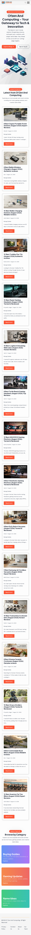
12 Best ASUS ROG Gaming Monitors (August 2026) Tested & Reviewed (14, 439)
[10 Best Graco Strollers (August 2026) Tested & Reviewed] (15, 696)
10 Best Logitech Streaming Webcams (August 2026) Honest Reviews (14, 348)
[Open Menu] (28, 2)
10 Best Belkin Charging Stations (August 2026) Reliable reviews (13, 213)
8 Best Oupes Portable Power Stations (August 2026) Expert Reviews (15, 126)
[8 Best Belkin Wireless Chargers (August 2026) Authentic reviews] (15, 158)
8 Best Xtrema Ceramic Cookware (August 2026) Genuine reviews (13, 661)
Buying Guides (7, 134)
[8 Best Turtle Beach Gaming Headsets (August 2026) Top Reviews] (15, 382)
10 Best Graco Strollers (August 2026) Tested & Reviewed (13, 707)
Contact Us (12, 928)
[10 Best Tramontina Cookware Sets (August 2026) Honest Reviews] (15, 606)
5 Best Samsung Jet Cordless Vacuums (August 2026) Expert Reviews (15, 572)
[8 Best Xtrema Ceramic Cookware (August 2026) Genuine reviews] (15, 650)
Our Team (26, 928)
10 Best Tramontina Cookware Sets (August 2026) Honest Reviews (15, 618)
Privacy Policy (4, 928)
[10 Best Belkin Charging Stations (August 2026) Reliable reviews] (15, 201)
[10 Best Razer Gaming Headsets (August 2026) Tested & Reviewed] (15, 291)
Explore (5, 861)
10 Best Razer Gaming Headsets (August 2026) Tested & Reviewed (13, 302)
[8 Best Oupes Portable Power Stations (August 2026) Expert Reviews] (15, 114)
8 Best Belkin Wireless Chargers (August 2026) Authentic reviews (13, 169)
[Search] (25, 2)
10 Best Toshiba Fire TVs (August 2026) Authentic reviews (13, 256)
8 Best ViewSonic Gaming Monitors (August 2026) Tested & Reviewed (14, 483)
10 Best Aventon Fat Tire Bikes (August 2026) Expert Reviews (14, 796)
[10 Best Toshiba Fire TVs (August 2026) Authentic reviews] (15, 245)
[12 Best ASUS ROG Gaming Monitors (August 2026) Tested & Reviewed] (15, 428)
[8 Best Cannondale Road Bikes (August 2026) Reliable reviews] (15, 741)
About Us (20, 928)
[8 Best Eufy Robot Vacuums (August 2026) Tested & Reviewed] (15, 517)
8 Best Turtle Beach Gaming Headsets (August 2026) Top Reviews (15, 393)
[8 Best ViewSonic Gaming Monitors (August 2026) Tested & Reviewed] (15, 471)
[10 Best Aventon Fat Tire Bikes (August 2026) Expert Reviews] (15, 785)
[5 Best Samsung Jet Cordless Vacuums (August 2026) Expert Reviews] (15, 561)
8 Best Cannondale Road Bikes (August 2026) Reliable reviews (15, 753)
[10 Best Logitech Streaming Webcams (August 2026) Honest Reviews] (15, 336)
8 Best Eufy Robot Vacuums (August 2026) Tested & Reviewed (14, 528)
